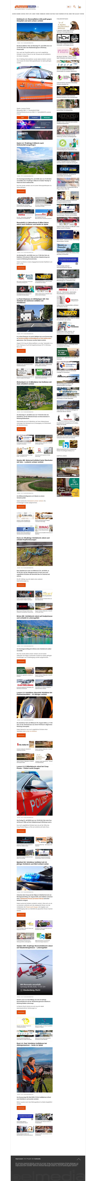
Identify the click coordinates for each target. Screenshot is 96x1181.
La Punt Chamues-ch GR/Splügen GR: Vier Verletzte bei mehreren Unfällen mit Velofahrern (33, 300)
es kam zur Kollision (31, 731)
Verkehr (48, 14)
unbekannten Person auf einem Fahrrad (31, 898)
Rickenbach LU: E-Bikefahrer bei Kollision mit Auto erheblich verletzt (34, 383)
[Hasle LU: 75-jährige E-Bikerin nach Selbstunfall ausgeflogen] (35, 160)
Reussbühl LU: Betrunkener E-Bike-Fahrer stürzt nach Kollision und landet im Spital (33, 223)
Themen (37, 14)
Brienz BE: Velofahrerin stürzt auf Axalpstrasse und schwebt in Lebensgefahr (34, 617)
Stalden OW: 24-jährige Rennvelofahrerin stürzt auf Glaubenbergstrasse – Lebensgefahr (35, 946)
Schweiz (14, 14)
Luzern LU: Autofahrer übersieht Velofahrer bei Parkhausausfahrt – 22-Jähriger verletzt (34, 693)
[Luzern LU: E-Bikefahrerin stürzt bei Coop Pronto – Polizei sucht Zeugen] (35, 793)
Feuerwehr (61, 14)
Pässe (53, 14)
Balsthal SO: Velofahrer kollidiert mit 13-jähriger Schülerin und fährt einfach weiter (33, 863)
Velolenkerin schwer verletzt (35, 501)
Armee (70, 14)
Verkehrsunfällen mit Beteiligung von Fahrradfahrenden (34, 338)
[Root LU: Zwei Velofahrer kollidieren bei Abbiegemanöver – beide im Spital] (35, 1069)
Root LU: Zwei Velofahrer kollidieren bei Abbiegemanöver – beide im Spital (32, 1044)
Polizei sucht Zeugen (32, 907)
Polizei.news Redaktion (28, 42)
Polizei (56, 14)
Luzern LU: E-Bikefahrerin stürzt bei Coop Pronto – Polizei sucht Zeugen (32, 767)
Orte (30, 14)
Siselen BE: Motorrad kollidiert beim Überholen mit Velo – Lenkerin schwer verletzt (34, 461)
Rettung (66, 14)
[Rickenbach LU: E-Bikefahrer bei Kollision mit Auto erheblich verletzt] (35, 398)
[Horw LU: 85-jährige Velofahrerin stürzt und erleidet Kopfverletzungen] (35, 554)
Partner (82, 14)
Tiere (73, 14)
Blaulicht (77, 14)
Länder (33, 14)
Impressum (19, 1159)
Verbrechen (42, 14)
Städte (27, 14)
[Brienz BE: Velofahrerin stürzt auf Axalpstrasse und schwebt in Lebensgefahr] (35, 632)
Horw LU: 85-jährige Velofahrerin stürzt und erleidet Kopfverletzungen (33, 539)
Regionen (18, 14)
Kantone (23, 14)
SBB (51, 14)
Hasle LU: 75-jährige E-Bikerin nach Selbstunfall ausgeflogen (30, 144)
